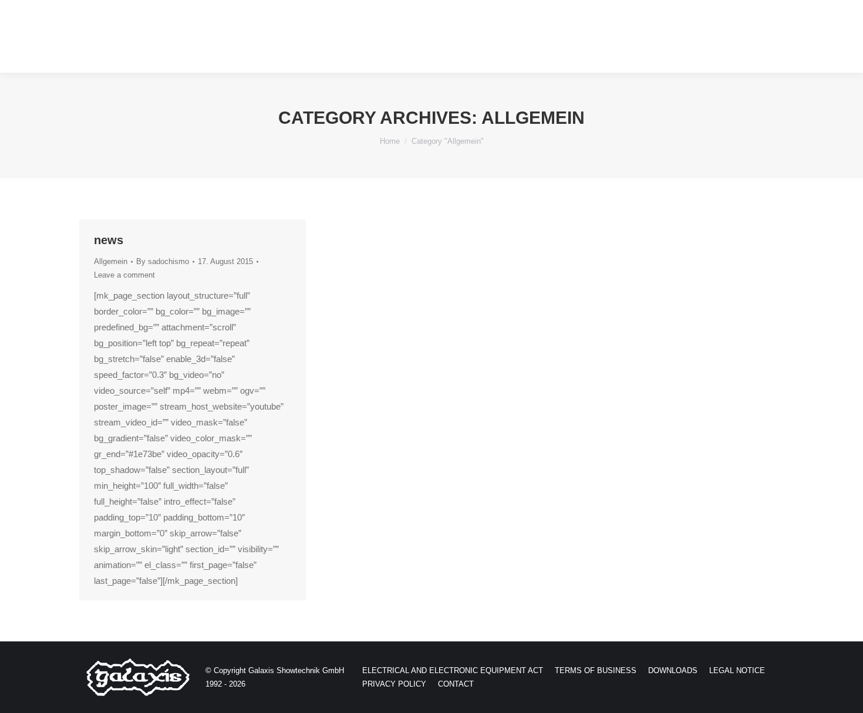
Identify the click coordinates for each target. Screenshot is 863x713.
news (108, 240)
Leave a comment (124, 275)
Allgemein (110, 261)
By (162, 261)
